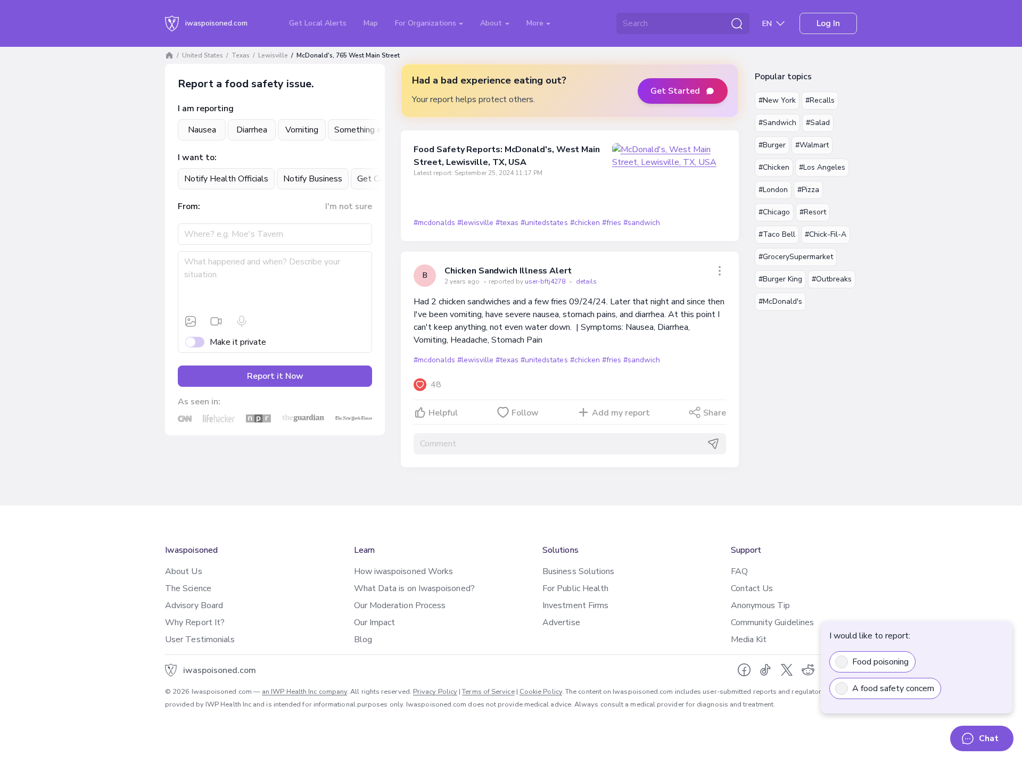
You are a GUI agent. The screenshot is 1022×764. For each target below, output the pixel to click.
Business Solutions (578, 571)
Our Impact (374, 622)
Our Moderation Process (400, 605)
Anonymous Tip (760, 605)
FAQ (739, 571)
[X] (786, 669)
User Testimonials (200, 639)
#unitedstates (544, 223)
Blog (363, 639)
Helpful (443, 413)
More (536, 23)
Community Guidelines (772, 622)
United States (202, 55)
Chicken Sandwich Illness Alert (508, 271)
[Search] (736, 23)
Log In (828, 23)
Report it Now (275, 376)
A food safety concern (893, 688)
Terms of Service (488, 691)
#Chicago (774, 212)
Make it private (238, 342)
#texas (507, 223)
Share (714, 413)
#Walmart (812, 145)
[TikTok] (765, 669)
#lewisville (475, 223)
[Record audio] (241, 321)
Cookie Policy (541, 691)
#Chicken (774, 167)
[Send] (713, 443)
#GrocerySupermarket (796, 257)
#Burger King (780, 279)
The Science (188, 588)
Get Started (675, 91)
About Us (183, 571)
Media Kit (749, 639)
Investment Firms (575, 605)
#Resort (813, 212)
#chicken (585, 223)
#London (773, 190)
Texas (241, 55)
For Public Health (575, 588)
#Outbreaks (832, 279)
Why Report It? (195, 622)
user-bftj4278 (546, 281)
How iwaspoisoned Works (404, 571)
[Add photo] (190, 321)
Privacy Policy (435, 691)
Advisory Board (194, 605)
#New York (777, 100)
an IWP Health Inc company (304, 691)
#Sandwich (777, 123)
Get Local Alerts (318, 23)
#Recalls (820, 100)
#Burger (772, 145)
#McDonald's (780, 301)
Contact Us (752, 588)
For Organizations (426, 23)
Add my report (621, 413)
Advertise (561, 622)
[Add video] (216, 321)
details (586, 281)
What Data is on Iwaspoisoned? (414, 588)
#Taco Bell (777, 234)
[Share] (719, 270)
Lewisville (273, 55)
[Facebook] (744, 669)
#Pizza (808, 190)
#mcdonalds (434, 223)
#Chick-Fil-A (825, 234)
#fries (611, 223)
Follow (525, 413)
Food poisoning (880, 662)
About (492, 23)
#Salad (818, 123)
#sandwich (641, 223)
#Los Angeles (822, 167)
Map (371, 23)
